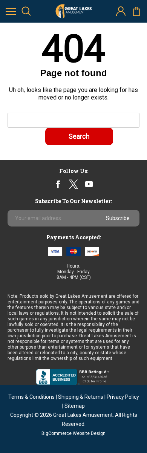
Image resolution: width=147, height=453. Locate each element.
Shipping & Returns (80, 397)
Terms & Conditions (31, 397)
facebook (58, 184)
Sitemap (74, 406)
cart (136, 11)
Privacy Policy (123, 397)
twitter (73, 184)
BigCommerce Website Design (73, 433)
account (121, 11)
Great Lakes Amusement (83, 415)
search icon (26, 11)
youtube (89, 184)
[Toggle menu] (11, 11)
